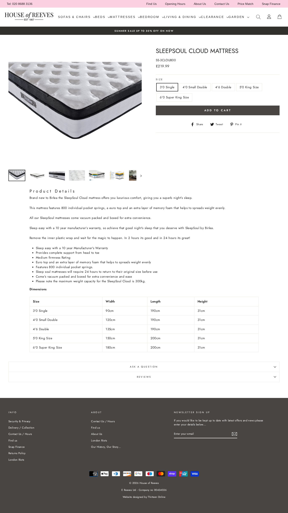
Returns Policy (17, 453)
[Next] (139, 176)
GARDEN (237, 17)
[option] (144, 31)
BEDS (101, 17)
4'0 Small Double (195, 87)
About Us (200, 3)
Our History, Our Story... (106, 447)
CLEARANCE (213, 17)
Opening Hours (175, 3)
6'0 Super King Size (174, 97)
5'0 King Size (249, 87)
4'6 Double (223, 87)
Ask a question (144, 366)
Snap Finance (271, 3)
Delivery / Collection (21, 428)
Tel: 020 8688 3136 (19, 3)
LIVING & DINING (181, 17)
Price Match (245, 3)
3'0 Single (167, 87)
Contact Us (221, 3)
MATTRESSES (123, 17)
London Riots (16, 460)
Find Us (151, 3)
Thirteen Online (156, 497)
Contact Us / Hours (20, 434)
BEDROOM (150, 17)
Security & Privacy (19, 421)
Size (159, 79)
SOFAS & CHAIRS (75, 17)
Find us (12, 440)
